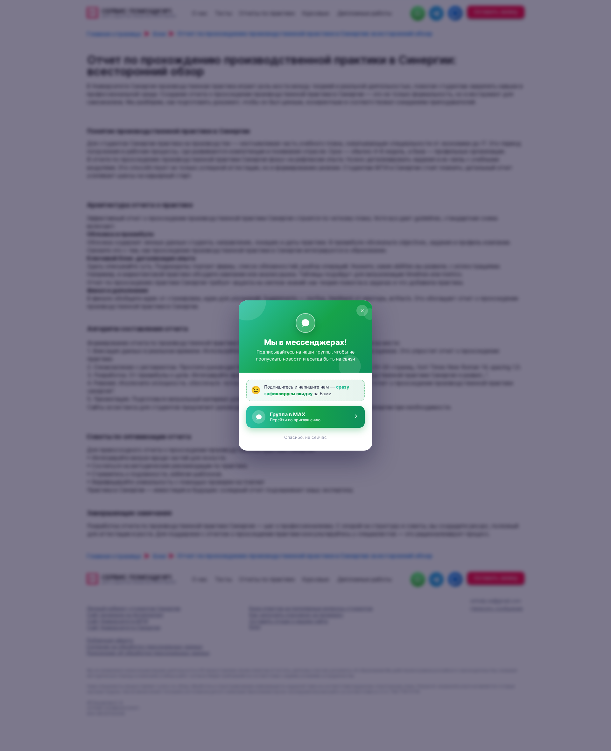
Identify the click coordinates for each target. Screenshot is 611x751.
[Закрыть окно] (362, 310)
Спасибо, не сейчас (305, 437)
